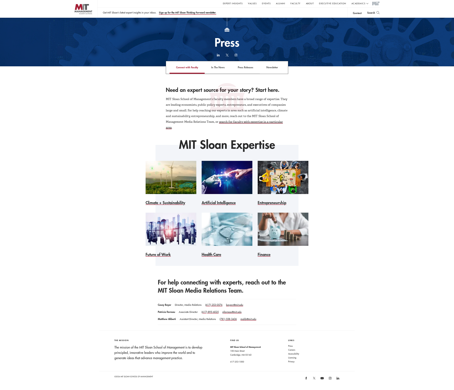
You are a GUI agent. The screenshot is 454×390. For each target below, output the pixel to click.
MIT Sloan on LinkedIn (337, 379)
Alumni (280, 3)
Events (266, 3)
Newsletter (272, 67)
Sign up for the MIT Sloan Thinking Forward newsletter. (187, 12)
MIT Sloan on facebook (306, 379)
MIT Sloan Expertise (227, 144)
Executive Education (332, 3)
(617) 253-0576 (213, 304)
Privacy (291, 361)
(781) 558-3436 (228, 319)
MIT (376, 3)
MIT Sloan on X (314, 379)
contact (357, 13)
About (310, 3)
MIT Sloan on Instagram (329, 379)
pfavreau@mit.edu (232, 312)
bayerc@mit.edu (234, 304)
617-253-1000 (237, 361)
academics (358, 3)
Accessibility (293, 353)
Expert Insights (233, 3)
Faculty (295, 3)
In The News (218, 67)
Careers (291, 349)
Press (290, 345)
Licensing (292, 357)
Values (252, 3)
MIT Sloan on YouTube (321, 380)
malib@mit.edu (248, 319)
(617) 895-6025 (210, 312)
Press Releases (245, 67)
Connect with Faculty (187, 67)
